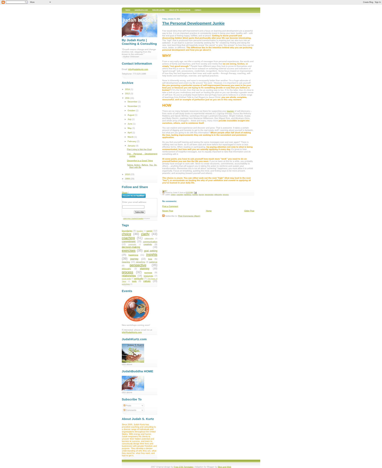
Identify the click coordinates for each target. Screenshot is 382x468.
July (130, 119)
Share (164, 191)
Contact (198, 10)
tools (134, 281)
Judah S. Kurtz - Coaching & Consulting (133, 218)
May (130, 128)
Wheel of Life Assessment (179, 10)
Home (127, 10)
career (149, 231)
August (131, 115)
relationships (129, 275)
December (133, 101)
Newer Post (167, 211)
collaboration (149, 238)
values (147, 281)
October (132, 110)
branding (140, 231)
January (132, 145)
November (133, 106)
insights (195, 194)
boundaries (127, 231)
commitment (128, 241)
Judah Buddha (139, 20)
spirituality (138, 278)
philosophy (218, 194)
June (130, 124)
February (132, 141)
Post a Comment (170, 206)
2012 (127, 93)
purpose (148, 272)
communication (150, 241)
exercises (128, 250)
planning (144, 268)
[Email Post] (195, 192)
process (226, 194)
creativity (148, 244)
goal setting (150, 250)
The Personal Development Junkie (193, 23)
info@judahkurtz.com (138, 69)
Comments (130, 410)
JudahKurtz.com (141, 10)
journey (230, 111)
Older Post (249, 211)
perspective (209, 194)
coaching (180, 194)
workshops (126, 284)
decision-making (131, 247)
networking (140, 262)
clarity (145, 234)
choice (173, 194)
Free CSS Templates (183, 467)
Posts (128, 405)
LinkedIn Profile (158, 10)
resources (148, 276)
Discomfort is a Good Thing (140, 160)
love (150, 259)
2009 (127, 178)
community (132, 244)
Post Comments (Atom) (189, 216)
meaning (126, 262)
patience (153, 262)
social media (126, 279)
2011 (127, 98)
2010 (127, 174)
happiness (187, 194)
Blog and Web (224, 467)
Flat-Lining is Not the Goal (139, 149)
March (131, 137)
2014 (127, 89)
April (130, 132)
